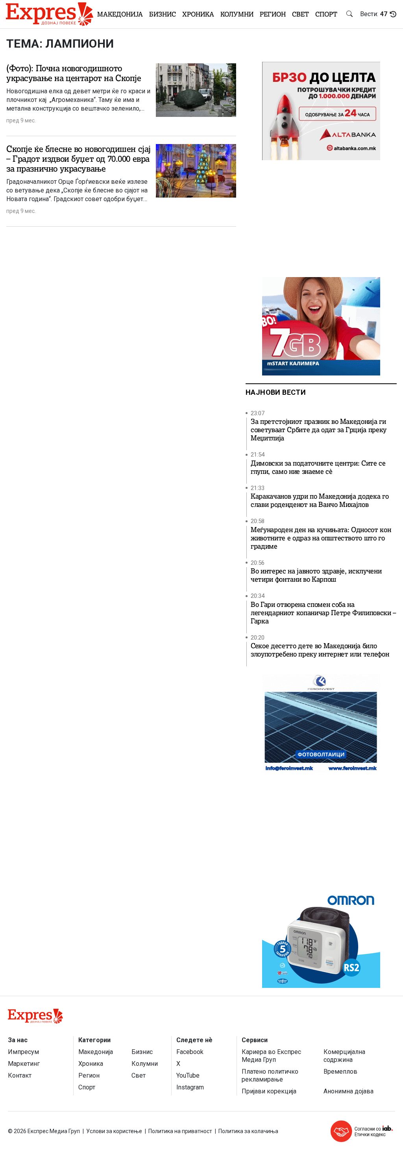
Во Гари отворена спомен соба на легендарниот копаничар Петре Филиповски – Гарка (323, 613)
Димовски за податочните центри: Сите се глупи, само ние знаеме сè (318, 467)
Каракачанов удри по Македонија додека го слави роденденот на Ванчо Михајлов (319, 500)
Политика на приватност (180, 1131)
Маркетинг (24, 1063)
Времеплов (340, 1071)
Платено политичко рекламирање (270, 1075)
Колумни (236, 14)
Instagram (190, 1087)
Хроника (198, 14)
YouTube (188, 1075)
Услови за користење (114, 1131)
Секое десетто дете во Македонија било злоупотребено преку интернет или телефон (320, 650)
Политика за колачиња (248, 1131)
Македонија (120, 14)
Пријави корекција (269, 1091)
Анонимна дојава (348, 1091)
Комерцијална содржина (344, 1055)
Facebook (189, 1052)
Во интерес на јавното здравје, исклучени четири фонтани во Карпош (316, 575)
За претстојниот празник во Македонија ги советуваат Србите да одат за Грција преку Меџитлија (318, 430)
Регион (273, 14)
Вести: (373, 14)
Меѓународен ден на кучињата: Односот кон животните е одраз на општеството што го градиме (321, 538)
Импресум (23, 1052)
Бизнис (162, 14)
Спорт (326, 14)
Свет (300, 14)
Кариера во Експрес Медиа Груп (271, 1055)
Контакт (19, 1075)
